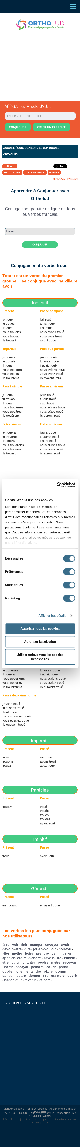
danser (8, 976)
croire (22, 958)
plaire (48, 971)
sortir (8, 967)
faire (5, 945)
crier (20, 971)
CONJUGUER (17, 127)
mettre (17, 953)
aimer (67, 953)
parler (63, 967)
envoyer (51, 945)
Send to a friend (12, 172)
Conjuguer (39, 244)
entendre (33, 971)
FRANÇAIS (59, 179)
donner (34, 976)
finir (24, 945)
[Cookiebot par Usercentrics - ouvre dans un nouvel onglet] (57, 485)
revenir (30, 980)
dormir (60, 971)
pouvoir (64, 949)
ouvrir (72, 976)
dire (27, 949)
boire (29, 953)
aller (5, 953)
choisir (69, 958)
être (18, 949)
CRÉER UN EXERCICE (51, 127)
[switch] (69, 571)
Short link (54, 172)
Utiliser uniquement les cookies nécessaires (40, 657)
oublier (8, 971)
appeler (8, 958)
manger (36, 945)
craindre (58, 976)
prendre (42, 953)
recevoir (69, 962)
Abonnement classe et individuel (55, 1110)
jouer (37, 949)
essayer (22, 967)
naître (55, 962)
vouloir (50, 949)
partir (15, 962)
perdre (43, 962)
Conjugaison (26, 147)
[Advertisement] (36, 61)
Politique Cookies (36, 1108)
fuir (19, 980)
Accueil (9, 147)
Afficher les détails (52, 615)
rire (45, 976)
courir (51, 967)
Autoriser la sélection (40, 641)
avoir (65, 945)
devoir (7, 949)
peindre (37, 967)
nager (9, 980)
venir (56, 953)
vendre (35, 958)
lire (58, 958)
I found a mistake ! (35, 172)
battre (21, 976)
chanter (29, 962)
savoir (49, 958)
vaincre (45, 980)
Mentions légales (14, 1108)
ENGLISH (72, 179)
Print (10, 166)
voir (15, 945)
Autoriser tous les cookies (40, 628)
